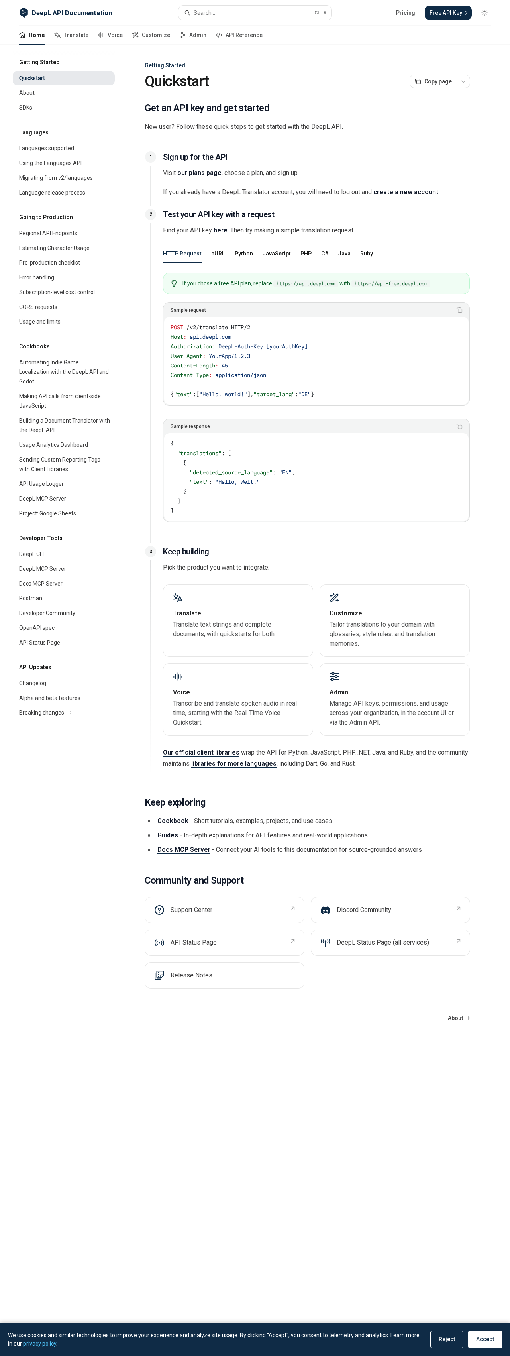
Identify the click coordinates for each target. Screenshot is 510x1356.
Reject (447, 1339)
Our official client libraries (201, 752)
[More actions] (463, 81)
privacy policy (39, 1343)
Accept (485, 1339)
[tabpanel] (316, 404)
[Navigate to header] (150, 157)
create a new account (405, 192)
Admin (197, 35)
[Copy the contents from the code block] (459, 310)
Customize (156, 35)
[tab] (182, 253)
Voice (115, 35)
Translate (76, 35)
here (221, 230)
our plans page (199, 173)
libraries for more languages (234, 763)
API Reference (244, 35)
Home (37, 35)
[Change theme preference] (484, 12)
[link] (238, 620)
